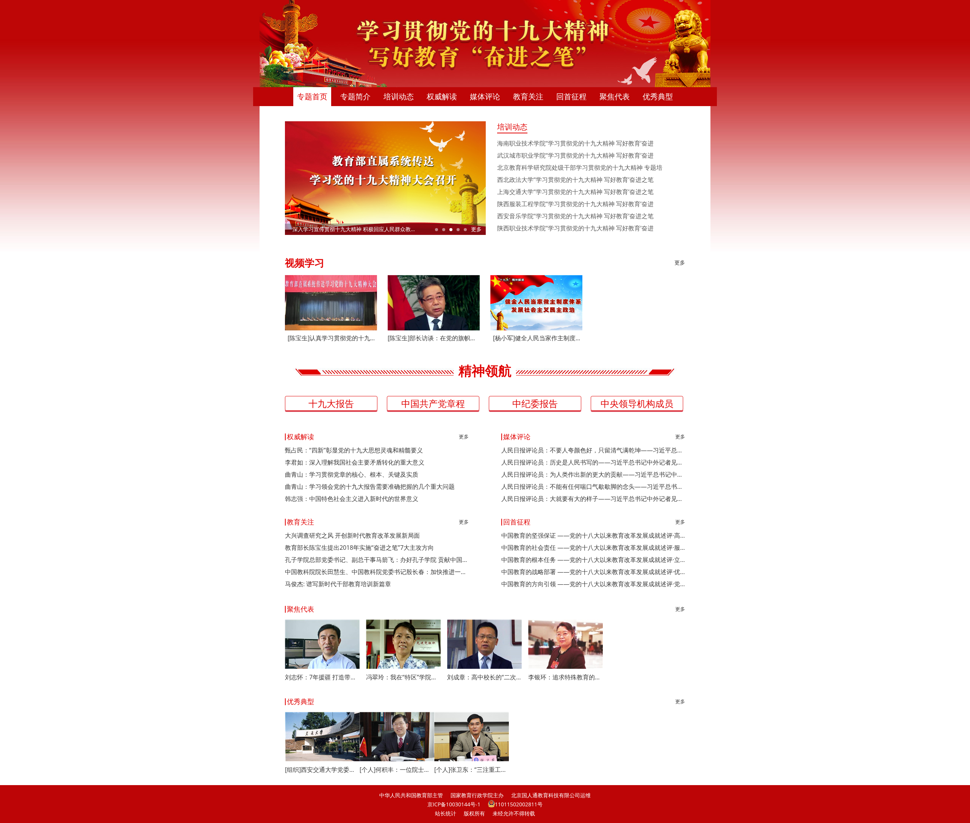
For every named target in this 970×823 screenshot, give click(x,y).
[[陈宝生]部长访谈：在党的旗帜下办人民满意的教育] (434, 302)
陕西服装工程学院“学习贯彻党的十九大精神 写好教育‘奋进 (575, 204)
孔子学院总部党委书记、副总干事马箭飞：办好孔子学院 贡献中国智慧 (377, 559)
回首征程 (571, 96)
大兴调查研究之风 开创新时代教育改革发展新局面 (352, 535)
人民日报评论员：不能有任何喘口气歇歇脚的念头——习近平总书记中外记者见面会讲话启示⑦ (593, 486)
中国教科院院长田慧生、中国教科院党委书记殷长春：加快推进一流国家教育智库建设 (377, 572)
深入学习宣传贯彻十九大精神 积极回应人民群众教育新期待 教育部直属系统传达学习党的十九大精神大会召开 (389, 229)
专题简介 (355, 96)
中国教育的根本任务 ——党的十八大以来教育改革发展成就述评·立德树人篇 (593, 559)
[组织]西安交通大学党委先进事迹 (322, 769)
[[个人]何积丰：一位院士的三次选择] (397, 736)
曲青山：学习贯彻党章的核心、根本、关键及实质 (351, 474)
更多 (476, 229)
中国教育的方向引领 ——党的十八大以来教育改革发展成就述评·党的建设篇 (593, 584)
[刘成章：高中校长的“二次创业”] (484, 644)
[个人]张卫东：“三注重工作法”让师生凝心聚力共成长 (471, 769)
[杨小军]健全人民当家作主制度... (536, 338)
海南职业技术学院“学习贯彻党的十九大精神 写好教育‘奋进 (575, 143)
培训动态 (398, 96)
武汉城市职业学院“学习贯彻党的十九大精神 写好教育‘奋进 (575, 155)
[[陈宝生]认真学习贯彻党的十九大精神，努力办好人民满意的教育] (331, 302)
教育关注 (528, 96)
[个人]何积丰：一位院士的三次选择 (397, 769)
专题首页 (312, 96)
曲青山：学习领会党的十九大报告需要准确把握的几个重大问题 (370, 486)
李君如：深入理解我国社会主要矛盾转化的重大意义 (354, 462)
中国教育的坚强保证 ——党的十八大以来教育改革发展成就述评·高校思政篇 (593, 535)
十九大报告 (331, 403)
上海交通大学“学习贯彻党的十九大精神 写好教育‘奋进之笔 (575, 192)
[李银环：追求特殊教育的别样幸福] (565, 644)
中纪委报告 (535, 403)
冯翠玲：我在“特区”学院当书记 (403, 677)
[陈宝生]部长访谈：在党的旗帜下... (434, 338)
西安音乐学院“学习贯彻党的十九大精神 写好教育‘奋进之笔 (575, 216)
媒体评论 (485, 96)
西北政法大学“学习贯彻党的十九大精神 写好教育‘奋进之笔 (575, 179)
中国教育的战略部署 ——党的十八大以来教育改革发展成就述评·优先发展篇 (593, 572)
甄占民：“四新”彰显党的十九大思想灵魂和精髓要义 (354, 450)
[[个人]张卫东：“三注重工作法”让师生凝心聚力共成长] (471, 736)
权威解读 (442, 96)
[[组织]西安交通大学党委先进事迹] (322, 736)
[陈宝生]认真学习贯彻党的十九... (331, 338)
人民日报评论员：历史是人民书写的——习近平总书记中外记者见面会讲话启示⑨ (593, 462)
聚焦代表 (614, 96)
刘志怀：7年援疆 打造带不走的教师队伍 (322, 677)
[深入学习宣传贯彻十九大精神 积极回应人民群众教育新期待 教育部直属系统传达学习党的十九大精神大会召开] (385, 178)
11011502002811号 (519, 804)
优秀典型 (658, 96)
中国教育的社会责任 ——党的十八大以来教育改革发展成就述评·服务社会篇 (593, 547)
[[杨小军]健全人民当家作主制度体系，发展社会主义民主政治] (536, 302)
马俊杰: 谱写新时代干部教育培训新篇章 (338, 584)
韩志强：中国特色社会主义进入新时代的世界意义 (351, 498)
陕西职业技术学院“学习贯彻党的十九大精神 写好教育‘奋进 (575, 228)
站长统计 (445, 813)
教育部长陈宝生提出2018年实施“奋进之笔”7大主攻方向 (359, 547)
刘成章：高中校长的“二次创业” (484, 677)
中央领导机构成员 (637, 403)
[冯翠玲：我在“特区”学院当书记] (403, 644)
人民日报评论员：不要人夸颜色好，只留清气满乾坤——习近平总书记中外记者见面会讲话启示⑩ (593, 450)
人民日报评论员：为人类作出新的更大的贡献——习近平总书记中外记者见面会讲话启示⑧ (593, 474)
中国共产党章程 (433, 403)
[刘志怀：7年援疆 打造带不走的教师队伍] (322, 644)
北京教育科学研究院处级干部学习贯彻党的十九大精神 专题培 (579, 167)
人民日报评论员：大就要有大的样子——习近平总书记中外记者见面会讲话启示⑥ (593, 498)
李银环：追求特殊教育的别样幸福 (565, 677)
